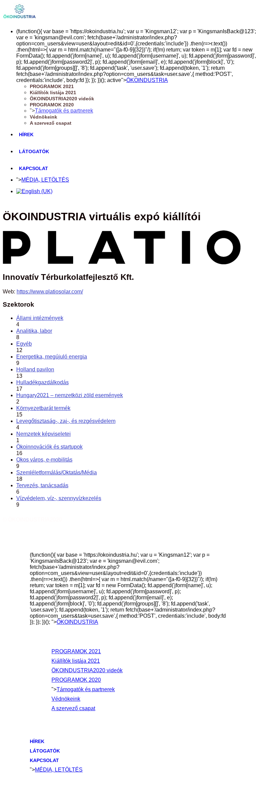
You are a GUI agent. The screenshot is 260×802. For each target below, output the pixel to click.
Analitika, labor (34, 331)
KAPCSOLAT (33, 168)
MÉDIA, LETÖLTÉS (45, 180)
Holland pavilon (35, 369)
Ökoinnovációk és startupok (49, 447)
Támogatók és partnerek (64, 111)
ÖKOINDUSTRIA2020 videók (62, 98)
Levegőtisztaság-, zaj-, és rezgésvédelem (65, 421)
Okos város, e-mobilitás (44, 459)
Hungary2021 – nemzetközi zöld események (69, 395)
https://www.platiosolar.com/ (50, 291)
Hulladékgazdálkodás (42, 382)
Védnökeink (43, 117)
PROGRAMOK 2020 (52, 104)
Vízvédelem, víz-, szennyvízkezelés (58, 498)
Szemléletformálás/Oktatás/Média (56, 472)
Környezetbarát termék (43, 408)
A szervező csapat (50, 123)
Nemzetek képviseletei (43, 434)
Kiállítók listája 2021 (53, 92)
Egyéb (24, 344)
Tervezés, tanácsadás (42, 485)
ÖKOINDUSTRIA (147, 80)
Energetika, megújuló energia (51, 356)
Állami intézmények (39, 318)
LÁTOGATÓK (34, 151)
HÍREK (26, 134)
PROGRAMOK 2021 (52, 86)
